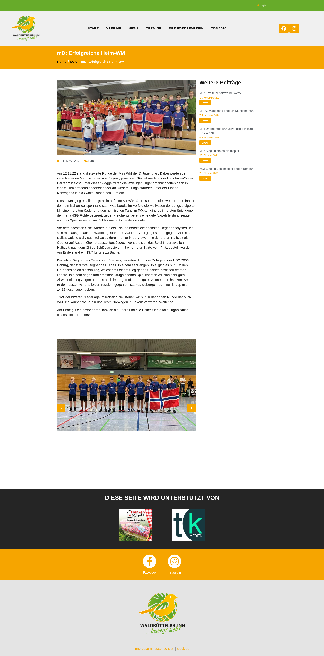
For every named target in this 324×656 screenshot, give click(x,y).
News (133, 28)
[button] (191, 408)
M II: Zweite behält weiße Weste (221, 93)
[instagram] (174, 561)
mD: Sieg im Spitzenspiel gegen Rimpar (226, 168)
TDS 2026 (218, 28)
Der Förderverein (186, 28)
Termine (153, 28)
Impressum (143, 649)
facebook (149, 572)
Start (93, 28)
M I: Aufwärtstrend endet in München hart (227, 110)
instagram (174, 572)
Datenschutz (163, 649)
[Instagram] (294, 28)
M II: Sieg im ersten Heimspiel (219, 151)
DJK (91, 161)
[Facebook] (284, 28)
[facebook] (149, 561)
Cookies (183, 649)
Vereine (113, 28)
